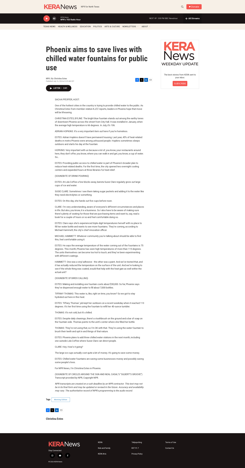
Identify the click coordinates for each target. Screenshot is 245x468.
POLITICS (97, 27)
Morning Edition (60, 400)
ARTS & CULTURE (112, 27)
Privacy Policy (137, 454)
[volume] (54, 18)
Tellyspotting (137, 442)
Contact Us (169, 448)
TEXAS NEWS (49, 27)
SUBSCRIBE (180, 83)
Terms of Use (170, 442)
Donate (195, 6)
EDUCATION (85, 27)
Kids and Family (104, 448)
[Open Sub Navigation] (138, 27)
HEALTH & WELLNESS (67, 27)
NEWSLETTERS (129, 27)
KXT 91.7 (135, 448)
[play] (47, 18)
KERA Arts (102, 454)
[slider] (58, 18)
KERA (100, 442)
